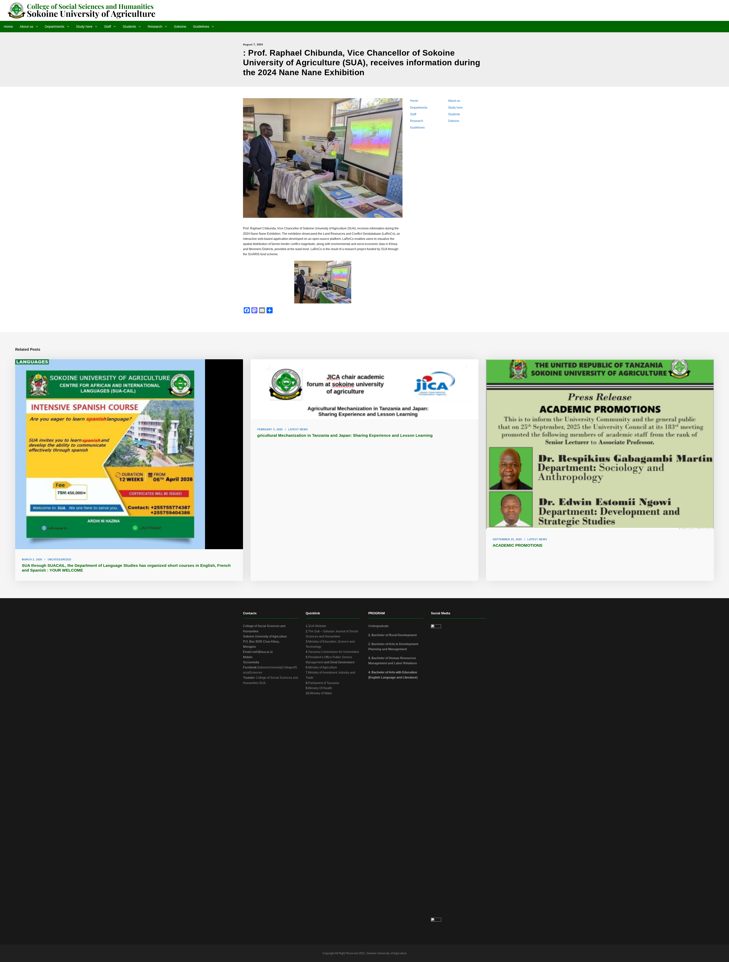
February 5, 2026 (270, 429)
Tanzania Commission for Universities (333, 651)
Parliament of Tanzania (323, 683)
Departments (54, 26)
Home (8, 26)
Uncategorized (59, 559)
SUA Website (317, 626)
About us (26, 26)
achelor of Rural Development (395, 635)
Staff (107, 26)
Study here (84, 26)
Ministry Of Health (320, 688)
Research (155, 26)
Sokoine (180, 26)
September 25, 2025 (507, 539)
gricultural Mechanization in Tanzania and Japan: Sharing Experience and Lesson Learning (345, 435)
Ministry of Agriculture (322, 667)
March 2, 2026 (32, 559)
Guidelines (201, 26)
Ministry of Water (321, 693)
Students (129, 26)
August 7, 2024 (253, 44)
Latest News (298, 429)
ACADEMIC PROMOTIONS (517, 545)
